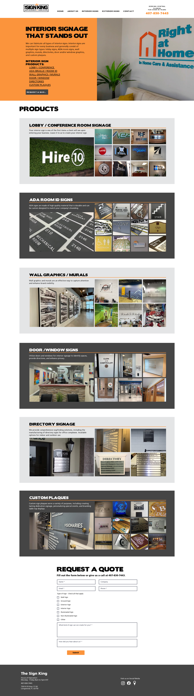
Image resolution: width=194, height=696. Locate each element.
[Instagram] (123, 683)
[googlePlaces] (134, 683)
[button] (103, 136)
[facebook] (128, 683)
